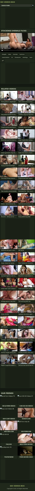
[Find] (33, 5)
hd (12, 57)
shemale (15, 54)
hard (31, 57)
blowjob (4, 54)
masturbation (5, 57)
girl (3, 60)
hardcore (22, 54)
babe (9, 54)
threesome (18, 57)
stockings (25, 57)
